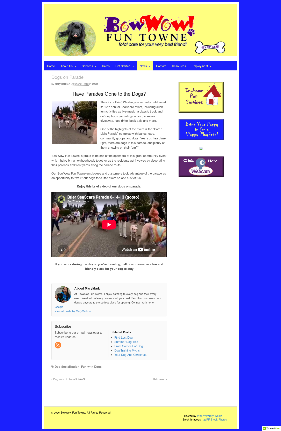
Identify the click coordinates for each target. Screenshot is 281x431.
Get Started (122, 66)
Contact (161, 66)
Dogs (95, 84)
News (143, 66)
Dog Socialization (67, 366)
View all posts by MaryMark (73, 311)
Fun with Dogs (91, 366)
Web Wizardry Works (209, 416)
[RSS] (58, 345)
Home (51, 66)
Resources (179, 66)
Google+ (60, 307)
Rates (106, 66)
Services (87, 66)
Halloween (159, 379)
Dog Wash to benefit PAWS (68, 379)
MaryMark (61, 84)
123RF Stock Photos (214, 419)
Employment (200, 66)
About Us (67, 66)
